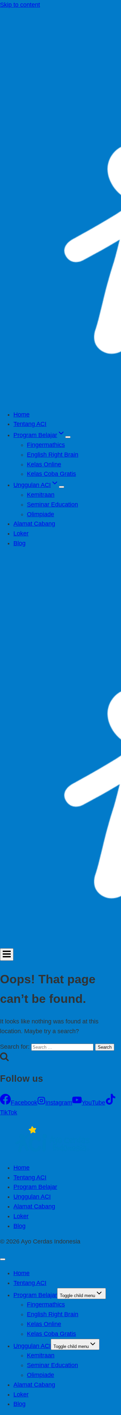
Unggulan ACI (32, 1196)
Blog (19, 543)
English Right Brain (52, 454)
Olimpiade (40, 514)
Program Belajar (35, 1186)
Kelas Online (44, 464)
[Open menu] (6, 954)
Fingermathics (46, 444)
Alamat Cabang (34, 523)
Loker (21, 533)
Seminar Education (52, 504)
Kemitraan (40, 494)
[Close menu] (2, 1259)
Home (21, 414)
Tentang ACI (29, 424)
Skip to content (20, 4)
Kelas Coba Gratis (51, 473)
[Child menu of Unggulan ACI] (61, 487)
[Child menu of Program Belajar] (68, 437)
